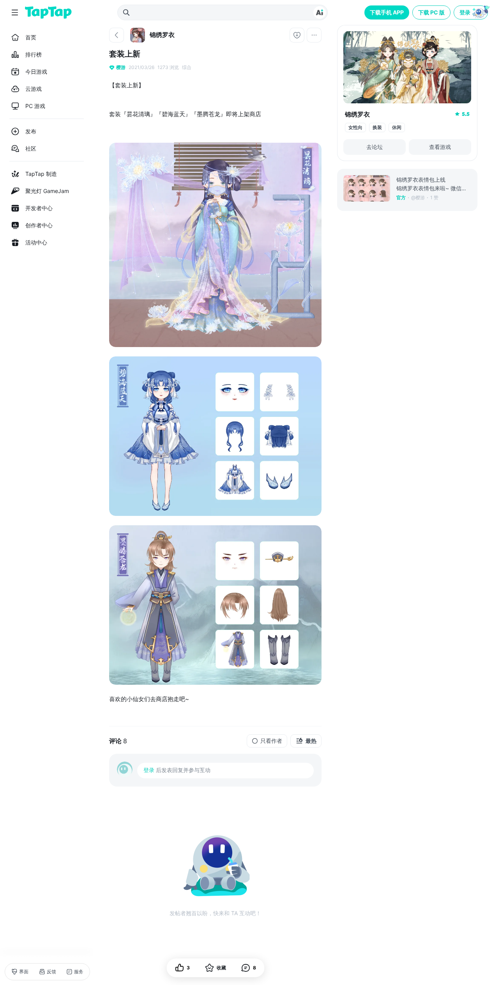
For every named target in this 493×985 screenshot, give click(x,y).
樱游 (120, 67)
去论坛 (374, 146)
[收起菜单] (14, 12)
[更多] (314, 35)
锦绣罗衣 (357, 114)
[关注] (297, 35)
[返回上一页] (116, 35)
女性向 (355, 127)
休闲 (396, 127)
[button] (471, 12)
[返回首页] (48, 12)
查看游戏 (440, 146)
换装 (377, 127)
